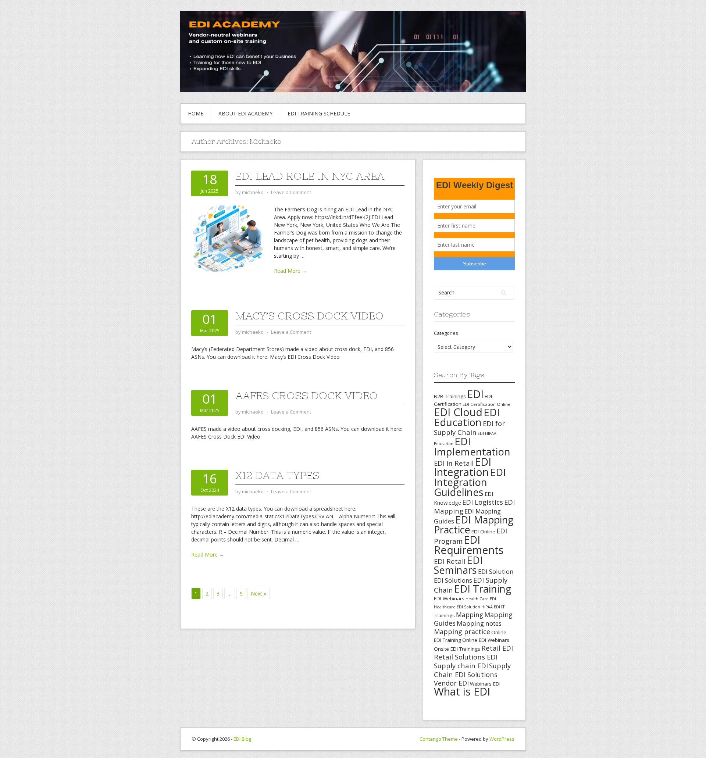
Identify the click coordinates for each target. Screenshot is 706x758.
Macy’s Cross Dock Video (309, 316)
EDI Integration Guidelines (470, 482)
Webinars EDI (485, 683)
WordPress (501, 739)
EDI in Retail (454, 463)
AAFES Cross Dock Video (306, 395)
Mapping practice (462, 631)
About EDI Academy (245, 113)
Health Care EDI (481, 598)
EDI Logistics (482, 502)
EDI (475, 394)
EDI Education (467, 417)
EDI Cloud (458, 412)
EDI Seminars (458, 565)
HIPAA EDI (490, 606)
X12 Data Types (277, 475)
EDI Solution (495, 571)
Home (195, 113)
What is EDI (462, 691)
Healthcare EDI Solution (457, 606)
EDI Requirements (468, 544)
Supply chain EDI (461, 665)
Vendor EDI (451, 683)
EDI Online (483, 531)
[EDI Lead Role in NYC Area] (228, 238)
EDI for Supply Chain (469, 428)
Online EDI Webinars (485, 640)
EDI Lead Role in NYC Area (309, 176)
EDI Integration (462, 466)
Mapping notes (479, 623)
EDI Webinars (449, 598)
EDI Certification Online (486, 404)
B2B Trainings (450, 396)
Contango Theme (439, 739)
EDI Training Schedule (319, 113)
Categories (446, 333)
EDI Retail (450, 561)
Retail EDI (497, 647)
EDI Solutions (453, 580)
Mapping (469, 614)
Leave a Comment (291, 192)
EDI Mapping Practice (473, 524)
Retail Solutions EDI (466, 656)
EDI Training (482, 589)
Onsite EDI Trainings (457, 649)
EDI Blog (242, 739)
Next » (258, 593)
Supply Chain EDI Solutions (472, 670)
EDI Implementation (472, 446)
